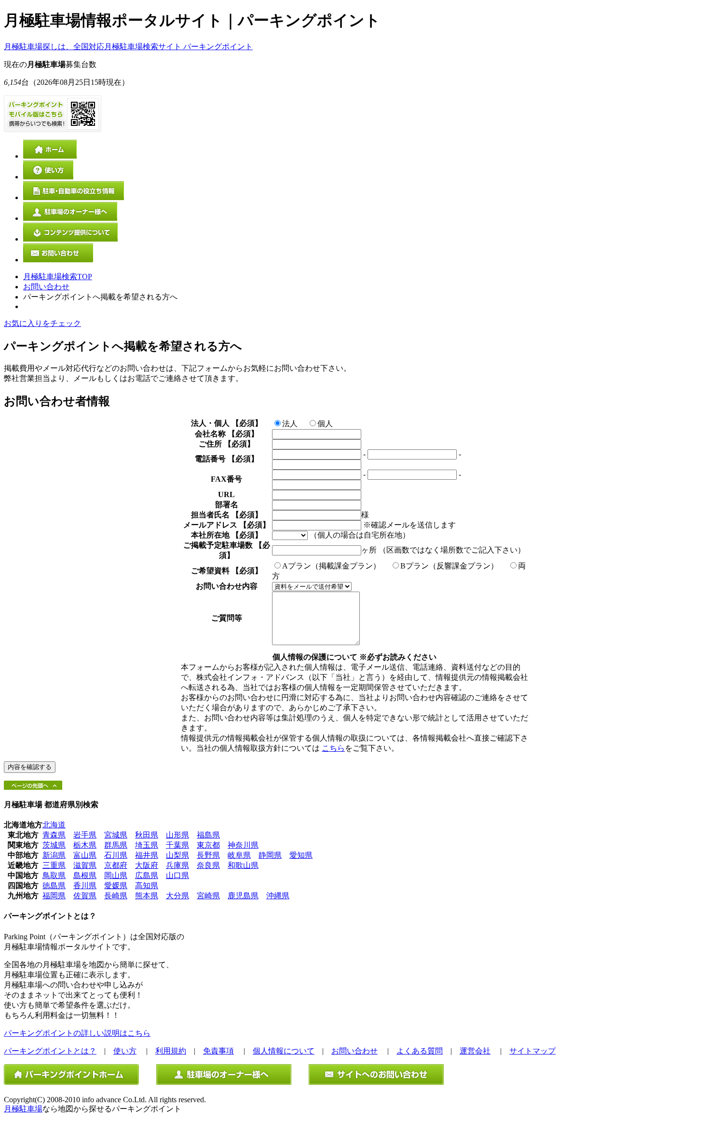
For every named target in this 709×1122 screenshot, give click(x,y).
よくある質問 (419, 1051)
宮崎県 (208, 896)
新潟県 (54, 855)
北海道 (54, 825)
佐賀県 (84, 896)
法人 (290, 423)
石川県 (115, 855)
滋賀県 (84, 865)
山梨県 (177, 855)
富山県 (84, 855)
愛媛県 (115, 885)
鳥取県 (54, 875)
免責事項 (218, 1051)
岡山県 (115, 875)
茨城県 (54, 845)
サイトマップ (532, 1051)
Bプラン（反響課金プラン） (449, 566)
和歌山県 (243, 865)
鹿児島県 (243, 896)
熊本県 (146, 896)
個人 (325, 423)
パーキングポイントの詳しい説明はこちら (77, 1033)
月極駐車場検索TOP (57, 276)
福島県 (208, 835)
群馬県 (115, 845)
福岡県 (54, 896)
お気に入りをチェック (42, 323)
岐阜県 (239, 855)
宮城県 (115, 835)
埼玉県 (146, 845)
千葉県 (177, 845)
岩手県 (84, 835)
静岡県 (270, 855)
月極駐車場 (23, 1109)
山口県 (177, 875)
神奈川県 (243, 845)
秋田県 (146, 835)
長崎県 (115, 896)
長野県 (208, 855)
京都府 (115, 865)
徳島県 (54, 885)
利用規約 (170, 1051)
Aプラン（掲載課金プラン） (331, 566)
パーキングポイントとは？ (50, 1051)
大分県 (177, 896)
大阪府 (146, 865)
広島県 (146, 875)
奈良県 (208, 865)
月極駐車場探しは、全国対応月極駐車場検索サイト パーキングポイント (128, 46)
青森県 (54, 835)
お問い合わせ (46, 287)
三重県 (54, 865)
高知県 (146, 885)
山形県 (177, 835)
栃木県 (84, 845)
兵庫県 (177, 865)
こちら (333, 748)
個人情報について (283, 1051)
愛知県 (301, 855)
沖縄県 (277, 896)
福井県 (146, 855)
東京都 (208, 845)
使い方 (124, 1051)
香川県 (84, 885)
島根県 (84, 875)
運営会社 (475, 1051)
